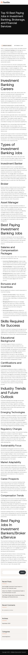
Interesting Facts (6, 636)
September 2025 (6, 623)
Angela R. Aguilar (7, 45)
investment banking (9, 50)
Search (22, 572)
